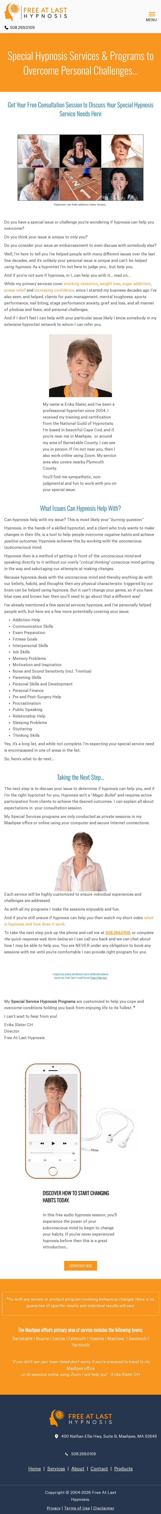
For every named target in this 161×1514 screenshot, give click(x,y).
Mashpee (116, 1338)
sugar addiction (136, 284)
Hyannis (96, 1338)
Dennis (58, 1338)
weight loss (110, 284)
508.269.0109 (22, 28)
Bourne (42, 1338)
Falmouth (77, 1338)
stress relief (15, 290)
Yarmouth (80, 1345)
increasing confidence (54, 290)
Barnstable (22, 1338)
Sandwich (138, 1338)
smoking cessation (81, 284)
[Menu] (152, 14)
